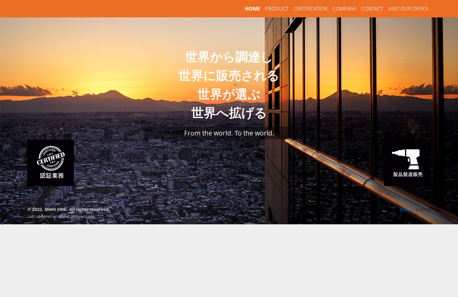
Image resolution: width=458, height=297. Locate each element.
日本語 (406, 209)
